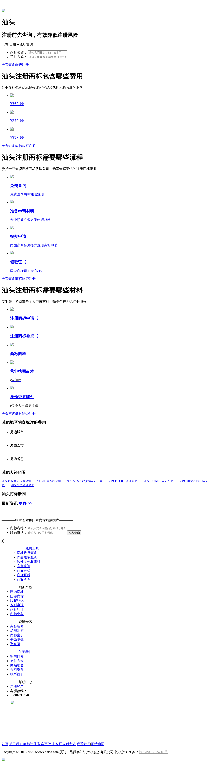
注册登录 (17, 686)
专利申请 (17, 605)
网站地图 (17, 665)
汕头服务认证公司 (22, 485)
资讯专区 (55, 744)
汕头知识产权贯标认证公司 (85, 481)
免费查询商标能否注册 (19, 146)
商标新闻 (17, 626)
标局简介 (17, 656)
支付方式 (17, 661)
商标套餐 (17, 614)
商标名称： (18, 52)
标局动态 (17, 631)
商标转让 (17, 609)
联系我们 (17, 674)
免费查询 (74, 532)
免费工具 (32, 548)
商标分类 (23, 570)
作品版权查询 (27, 557)
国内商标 (17, 592)
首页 (5, 744)
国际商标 (17, 596)
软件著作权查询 (29, 561)
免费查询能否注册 (15, 65)
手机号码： (18, 57)
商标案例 (17, 635)
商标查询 (23, 579)
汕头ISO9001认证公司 (123, 481)
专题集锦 (17, 639)
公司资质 (17, 670)
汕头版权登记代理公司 (16, 481)
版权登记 (17, 600)
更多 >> (26, 503)
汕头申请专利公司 (49, 481)
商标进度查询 (27, 553)
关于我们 (25, 652)
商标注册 (30, 744)
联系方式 (83, 744)
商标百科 (23, 575)
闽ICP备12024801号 (153, 752)
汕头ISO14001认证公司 (159, 481)
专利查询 (23, 566)
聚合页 (15, 644)
